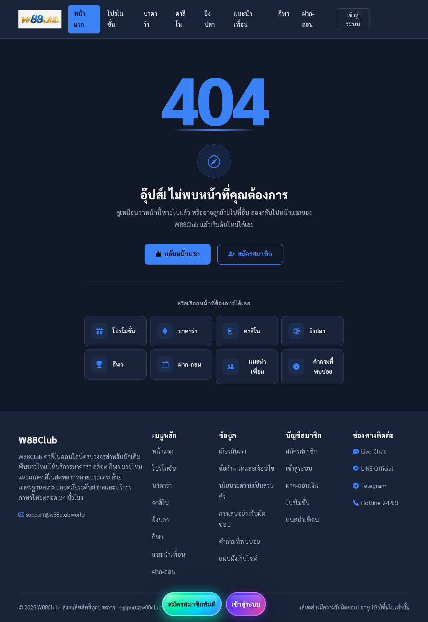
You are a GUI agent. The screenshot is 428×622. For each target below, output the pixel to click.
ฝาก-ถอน (308, 19)
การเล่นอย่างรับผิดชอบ (242, 519)
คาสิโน (181, 19)
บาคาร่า (150, 19)
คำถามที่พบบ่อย (239, 541)
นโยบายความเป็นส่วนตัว (246, 491)
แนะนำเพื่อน (243, 19)
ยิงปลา (209, 19)
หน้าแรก (79, 19)
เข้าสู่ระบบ (353, 19)
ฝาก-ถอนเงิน (302, 485)
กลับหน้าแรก (182, 254)
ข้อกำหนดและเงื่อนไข (246, 468)
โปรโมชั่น (115, 19)
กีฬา (283, 13)
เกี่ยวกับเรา (232, 451)
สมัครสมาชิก (391, 19)
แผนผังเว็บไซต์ (238, 558)
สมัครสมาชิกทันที (192, 604)
